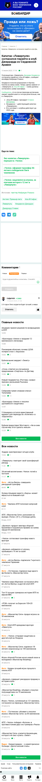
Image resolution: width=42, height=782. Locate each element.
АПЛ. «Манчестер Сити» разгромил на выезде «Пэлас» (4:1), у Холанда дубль (19, 516)
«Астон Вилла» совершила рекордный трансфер (16, 483)
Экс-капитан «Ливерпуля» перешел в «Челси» (17, 159)
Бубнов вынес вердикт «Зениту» (16, 360)
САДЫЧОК (11, 298)
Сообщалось (6, 92)
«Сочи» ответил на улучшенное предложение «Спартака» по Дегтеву (18, 370)
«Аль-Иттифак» (19, 87)
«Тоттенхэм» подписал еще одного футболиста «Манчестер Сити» (20, 572)
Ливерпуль (7, 204)
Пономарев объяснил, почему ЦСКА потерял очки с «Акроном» (17, 351)
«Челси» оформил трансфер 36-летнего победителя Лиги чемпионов (19, 170)
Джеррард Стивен (10, 208)
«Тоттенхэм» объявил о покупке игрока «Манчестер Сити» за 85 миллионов (20, 713)
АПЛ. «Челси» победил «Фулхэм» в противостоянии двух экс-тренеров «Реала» (21, 723)
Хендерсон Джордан (24, 204)
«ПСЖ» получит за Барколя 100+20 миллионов (17, 604)
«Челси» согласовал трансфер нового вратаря (18, 539)
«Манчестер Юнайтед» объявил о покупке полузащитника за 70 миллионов (20, 691)
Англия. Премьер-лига (12, 199)
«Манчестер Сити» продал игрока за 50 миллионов (20, 615)
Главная (4, 46)
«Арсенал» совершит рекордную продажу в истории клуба (21, 680)
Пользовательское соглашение (22, 764)
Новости (12, 46)
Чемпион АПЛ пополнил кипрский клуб (19, 505)
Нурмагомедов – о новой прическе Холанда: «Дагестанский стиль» (20, 745)
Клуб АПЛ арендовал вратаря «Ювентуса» (18, 626)
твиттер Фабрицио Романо (22, 193)
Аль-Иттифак (31, 199)
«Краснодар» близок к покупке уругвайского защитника (15, 403)
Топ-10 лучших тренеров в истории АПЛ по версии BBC (20, 594)
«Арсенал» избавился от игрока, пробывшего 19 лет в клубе (16, 550)
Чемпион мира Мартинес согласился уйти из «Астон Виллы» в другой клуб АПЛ (20, 583)
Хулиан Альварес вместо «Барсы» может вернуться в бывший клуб (20, 494)
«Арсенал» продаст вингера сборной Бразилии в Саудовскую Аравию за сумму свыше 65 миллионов (20, 528)
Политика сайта (6, 768)
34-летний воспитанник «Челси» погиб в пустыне (19, 473)
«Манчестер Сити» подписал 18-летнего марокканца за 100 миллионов (19, 648)
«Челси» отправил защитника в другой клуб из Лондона (18, 637)
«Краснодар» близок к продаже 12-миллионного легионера (17, 340)
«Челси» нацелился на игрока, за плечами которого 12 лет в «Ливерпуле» (20, 182)
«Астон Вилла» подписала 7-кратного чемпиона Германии (21, 561)
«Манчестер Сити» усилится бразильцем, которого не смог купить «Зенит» (19, 734)
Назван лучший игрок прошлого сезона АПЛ (19, 669)
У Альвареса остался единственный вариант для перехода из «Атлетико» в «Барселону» (18, 414)
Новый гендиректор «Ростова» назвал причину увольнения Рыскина (18, 381)
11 (11, 396)
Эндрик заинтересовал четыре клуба (18, 452)
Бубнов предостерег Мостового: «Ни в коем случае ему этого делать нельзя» (21, 426)
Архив (3, 764)
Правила (38, 764)
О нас (8, 764)
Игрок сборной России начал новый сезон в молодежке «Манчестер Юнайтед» (21, 659)
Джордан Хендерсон (32, 75)
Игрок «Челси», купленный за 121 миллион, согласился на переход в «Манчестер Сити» (21, 702)
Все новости (21, 438)
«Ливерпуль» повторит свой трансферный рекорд (20, 462)
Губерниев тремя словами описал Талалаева (16, 392)
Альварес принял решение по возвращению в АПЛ (21, 329)
